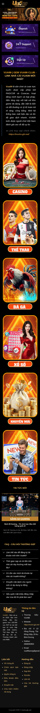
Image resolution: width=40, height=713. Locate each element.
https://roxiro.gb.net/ (19, 134)
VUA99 (5, 615)
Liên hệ (27, 679)
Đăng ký (27, 663)
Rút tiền (27, 675)
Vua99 (9, 86)
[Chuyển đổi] (4, 552)
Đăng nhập (28, 667)
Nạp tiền (27, 671)
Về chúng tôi (9, 663)
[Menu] (3, 4)
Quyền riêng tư (10, 674)
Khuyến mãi (8, 685)
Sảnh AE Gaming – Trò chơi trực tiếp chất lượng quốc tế (20, 525)
